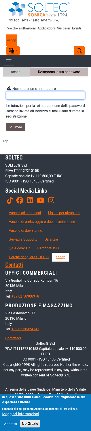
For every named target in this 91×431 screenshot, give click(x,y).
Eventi (76, 28)
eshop (11, 40)
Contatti (14, 265)
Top (5, 141)
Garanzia (51, 239)
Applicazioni (46, 28)
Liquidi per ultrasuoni (64, 213)
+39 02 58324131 (25, 329)
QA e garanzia (19, 248)
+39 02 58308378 (25, 296)
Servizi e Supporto (23, 239)
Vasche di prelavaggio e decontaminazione (42, 222)
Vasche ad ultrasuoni (25, 213)
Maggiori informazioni (20, 414)
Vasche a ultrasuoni (21, 28)
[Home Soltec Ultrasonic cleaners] (45, 9)
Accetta (10, 424)
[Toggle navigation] (9, 61)
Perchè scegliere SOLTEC (29, 257)
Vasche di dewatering (25, 230)
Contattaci (13, 338)
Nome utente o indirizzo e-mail (38, 88)
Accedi (16, 72)
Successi (63, 28)
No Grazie (30, 423)
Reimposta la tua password (59, 72)
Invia (18, 127)
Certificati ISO (48, 248)
